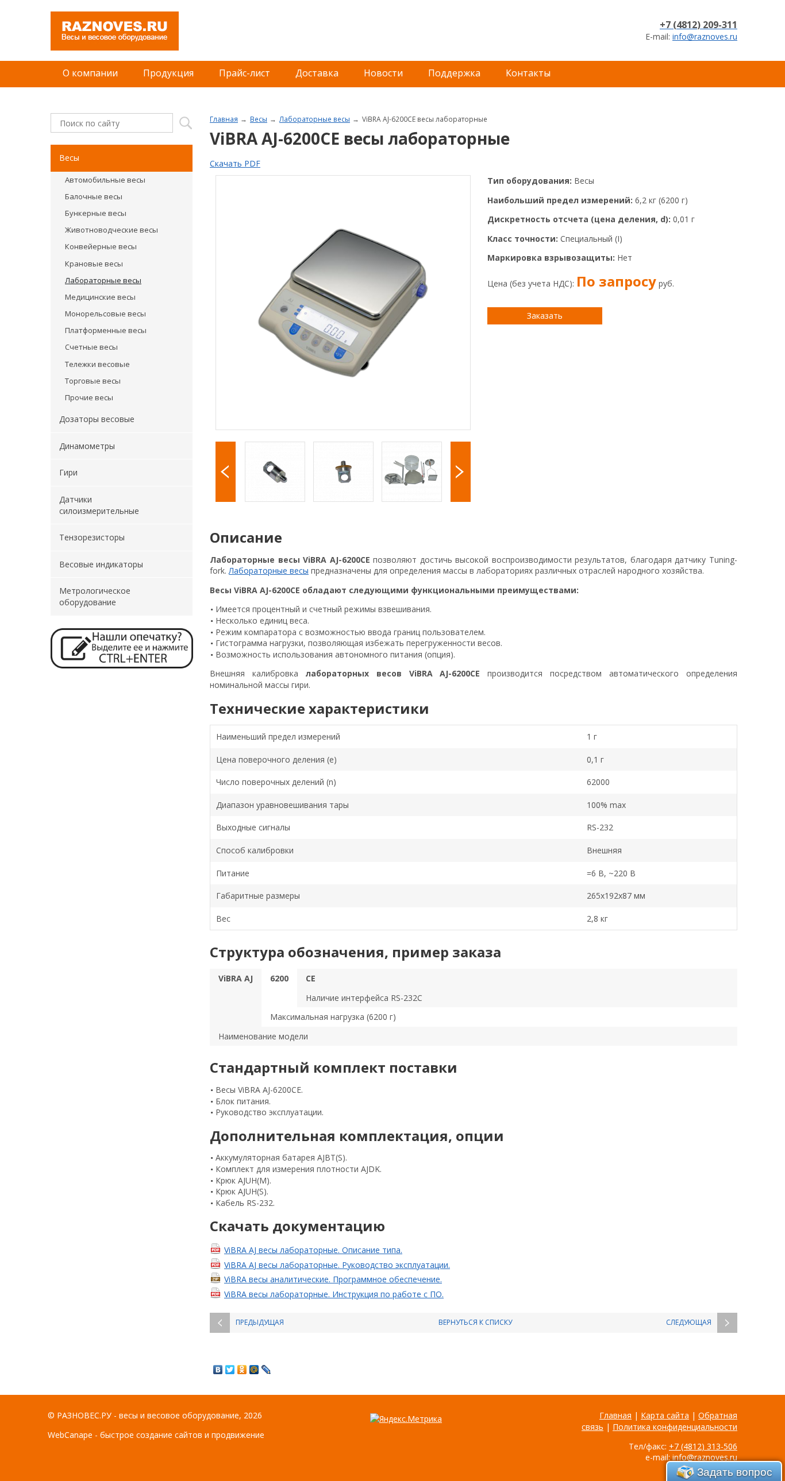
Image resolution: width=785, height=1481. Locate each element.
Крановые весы (94, 263)
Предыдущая (260, 1322)
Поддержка (454, 73)
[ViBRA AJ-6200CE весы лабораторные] (343, 303)
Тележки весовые (97, 364)
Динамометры (87, 445)
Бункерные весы (95, 213)
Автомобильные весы (105, 180)
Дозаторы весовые (96, 418)
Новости (383, 73)
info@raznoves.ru (704, 36)
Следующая (688, 1322)
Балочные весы (93, 196)
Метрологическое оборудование (94, 596)
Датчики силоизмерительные (99, 505)
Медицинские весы (100, 297)
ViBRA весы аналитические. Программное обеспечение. (333, 1279)
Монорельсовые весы (105, 313)
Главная (224, 118)
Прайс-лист (244, 73)
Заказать (545, 315)
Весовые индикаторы (101, 564)
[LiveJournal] (266, 1369)
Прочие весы (89, 397)
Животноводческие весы (111, 230)
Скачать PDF (235, 163)
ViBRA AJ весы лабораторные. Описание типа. (313, 1249)
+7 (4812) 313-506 (703, 1446)
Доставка (316, 73)
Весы (258, 118)
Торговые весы (93, 381)
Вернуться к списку (475, 1322)
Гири (68, 472)
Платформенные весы (106, 330)
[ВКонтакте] (218, 1369)
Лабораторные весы (314, 118)
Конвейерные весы (101, 246)
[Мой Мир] (254, 1369)
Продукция (168, 73)
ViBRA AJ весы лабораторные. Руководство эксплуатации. (337, 1264)
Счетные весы (91, 347)
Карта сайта (665, 1415)
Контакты (528, 73)
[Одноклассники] (242, 1369)
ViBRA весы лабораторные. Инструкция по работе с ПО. (334, 1294)
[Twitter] (230, 1369)
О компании (90, 73)
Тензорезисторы (92, 537)
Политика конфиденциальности (675, 1426)
